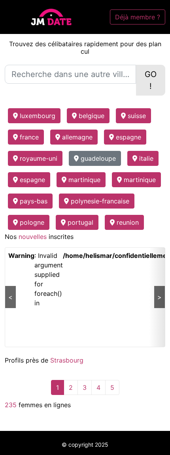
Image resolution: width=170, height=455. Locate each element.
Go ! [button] (151, 80)
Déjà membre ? (137, 17)
